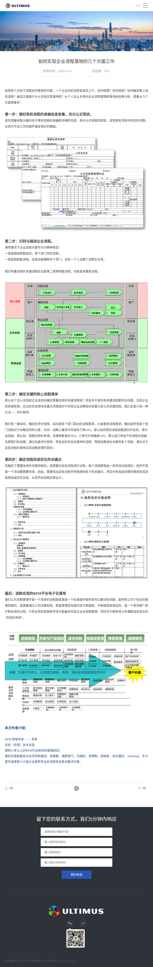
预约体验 (76, 874)
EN (138, 5)
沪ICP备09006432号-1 (15, 961)
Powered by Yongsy (66, 961)
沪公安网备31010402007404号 (41, 961)
